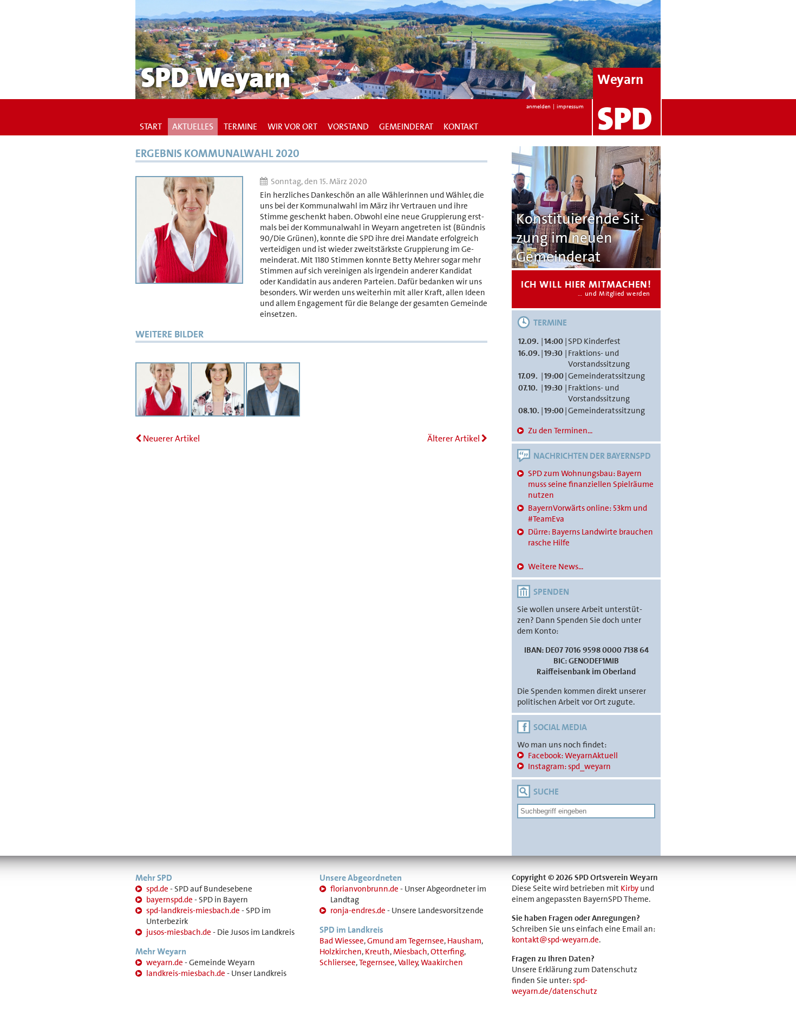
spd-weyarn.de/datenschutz (554, 986)
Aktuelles (192, 126)
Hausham (464, 940)
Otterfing (447, 951)
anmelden (538, 106)
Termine (240, 126)
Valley (408, 962)
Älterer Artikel (454, 438)
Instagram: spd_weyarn (569, 766)
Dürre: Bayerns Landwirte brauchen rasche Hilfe (590, 537)
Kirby (629, 888)
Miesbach (410, 951)
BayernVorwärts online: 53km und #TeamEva (587, 513)
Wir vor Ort (292, 126)
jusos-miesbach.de (178, 932)
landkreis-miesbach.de (185, 973)
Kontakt (460, 126)
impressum (570, 106)
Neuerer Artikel (170, 438)
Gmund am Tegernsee (405, 940)
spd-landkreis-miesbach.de (193, 910)
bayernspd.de (169, 899)
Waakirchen (442, 962)
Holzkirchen (340, 951)
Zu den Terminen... (560, 430)
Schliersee (337, 962)
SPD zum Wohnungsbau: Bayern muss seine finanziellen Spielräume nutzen (591, 484)
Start (151, 126)
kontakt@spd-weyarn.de (555, 939)
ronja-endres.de (358, 910)
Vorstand (348, 126)
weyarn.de (164, 962)
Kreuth (377, 951)
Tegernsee (377, 962)
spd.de (157, 888)
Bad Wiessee (341, 940)
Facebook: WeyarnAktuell (573, 755)
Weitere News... (555, 566)
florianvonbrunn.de (364, 888)
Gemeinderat (406, 126)
